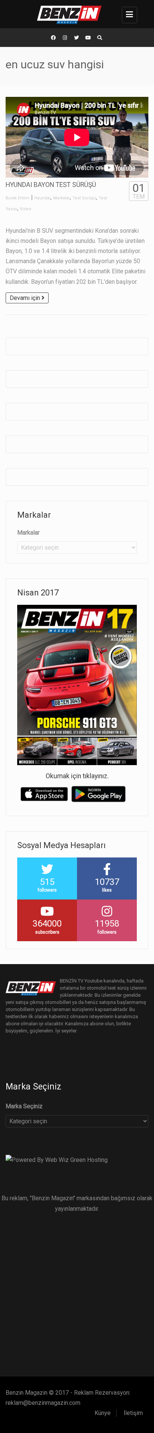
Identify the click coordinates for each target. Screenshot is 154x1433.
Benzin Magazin (26, 1392)
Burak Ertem (18, 198)
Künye (103, 1412)
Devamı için (25, 297)
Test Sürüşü (84, 198)
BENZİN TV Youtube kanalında (92, 981)
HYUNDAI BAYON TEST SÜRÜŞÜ (51, 184)
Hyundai (42, 198)
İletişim (133, 1412)
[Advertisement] (77, 1291)
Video (25, 208)
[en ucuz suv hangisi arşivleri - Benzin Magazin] (75, 14)
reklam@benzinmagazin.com (43, 1402)
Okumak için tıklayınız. (77, 776)
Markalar (61, 198)
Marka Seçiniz (24, 1106)
